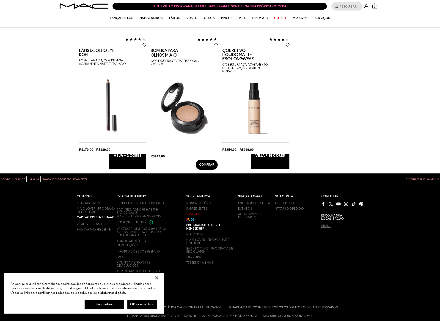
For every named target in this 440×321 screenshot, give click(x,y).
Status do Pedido (289, 208)
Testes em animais (200, 262)
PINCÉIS (227, 18)
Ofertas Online (89, 203)
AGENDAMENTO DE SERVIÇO (249, 216)
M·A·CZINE (300, 18)
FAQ (120, 257)
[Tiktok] (354, 204)
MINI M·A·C (260, 18)
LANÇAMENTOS (121, 18)
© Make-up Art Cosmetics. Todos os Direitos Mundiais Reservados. (283, 307)
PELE (242, 18)
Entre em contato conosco (140, 203)
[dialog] (112, 53)
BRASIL (326, 226)
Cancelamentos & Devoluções (131, 243)
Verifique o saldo (92, 224)
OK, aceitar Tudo (142, 304)
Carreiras (194, 257)
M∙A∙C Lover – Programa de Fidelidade (207, 241)
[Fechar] (157, 278)
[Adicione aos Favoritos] (144, 44)
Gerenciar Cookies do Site (139, 271)
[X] (331, 204)
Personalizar (104, 304)
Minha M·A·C (284, 203)
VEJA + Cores (127, 155)
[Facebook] (323, 204)
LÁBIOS (174, 18)
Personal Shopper (132, 222)
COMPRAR (206, 164)
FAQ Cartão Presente (94, 229)
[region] (84, 293)
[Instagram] (346, 204)
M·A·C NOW (195, 234)
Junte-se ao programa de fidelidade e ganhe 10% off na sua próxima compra (219, 6)
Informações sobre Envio (138, 251)
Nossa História (198, 203)
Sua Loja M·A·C (250, 196)
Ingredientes (197, 208)
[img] (111, 104)
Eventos (245, 208)
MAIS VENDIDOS (151, 18)
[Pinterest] (361, 204)
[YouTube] (338, 204)
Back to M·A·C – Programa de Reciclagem (209, 250)
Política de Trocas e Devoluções (134, 264)
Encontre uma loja (254, 203)
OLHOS (209, 18)
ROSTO (192, 18)
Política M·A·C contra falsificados (192, 307)
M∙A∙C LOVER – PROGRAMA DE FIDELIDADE (96, 210)
